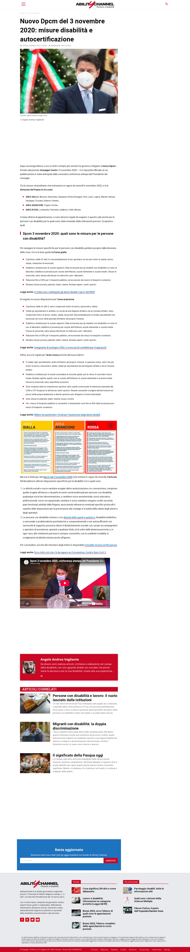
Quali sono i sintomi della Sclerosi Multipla (147, 900)
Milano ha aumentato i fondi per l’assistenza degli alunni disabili (67, 414)
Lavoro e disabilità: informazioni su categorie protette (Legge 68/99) (97, 901)
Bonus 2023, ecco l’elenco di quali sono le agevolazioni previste (98, 914)
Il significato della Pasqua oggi (78, 755)
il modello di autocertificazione (101, 545)
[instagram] (42, 676)
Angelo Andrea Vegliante (33, 119)
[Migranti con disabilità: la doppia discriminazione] (35, 732)
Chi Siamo (94, 950)
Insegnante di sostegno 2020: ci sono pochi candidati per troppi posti (70, 347)
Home (22, 13)
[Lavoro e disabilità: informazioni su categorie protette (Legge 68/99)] (76, 900)
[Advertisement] (69, 140)
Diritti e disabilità (33, 13)
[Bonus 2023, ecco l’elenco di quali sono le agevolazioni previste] (76, 913)
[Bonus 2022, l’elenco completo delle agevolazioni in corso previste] (76, 925)
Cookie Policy (156, 950)
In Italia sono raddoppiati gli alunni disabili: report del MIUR (64, 292)
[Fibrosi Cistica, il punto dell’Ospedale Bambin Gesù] (127, 910)
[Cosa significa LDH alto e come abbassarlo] (76, 890)
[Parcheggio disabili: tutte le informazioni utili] (127, 890)
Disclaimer (133, 950)
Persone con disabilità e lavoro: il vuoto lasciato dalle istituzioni (85, 698)
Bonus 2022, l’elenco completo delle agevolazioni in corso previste (99, 926)
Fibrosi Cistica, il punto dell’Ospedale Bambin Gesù (148, 909)
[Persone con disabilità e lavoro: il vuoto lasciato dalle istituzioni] (35, 704)
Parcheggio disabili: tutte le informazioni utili (149, 890)
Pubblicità (114, 950)
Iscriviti (111, 860)
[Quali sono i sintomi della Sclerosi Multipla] (127, 900)
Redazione (104, 950)
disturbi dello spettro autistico (79, 517)
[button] (166, 4)
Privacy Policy (144, 950)
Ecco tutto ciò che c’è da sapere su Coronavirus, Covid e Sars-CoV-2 (70, 552)
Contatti (123, 950)
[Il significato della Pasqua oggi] (35, 763)
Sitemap (167, 950)
